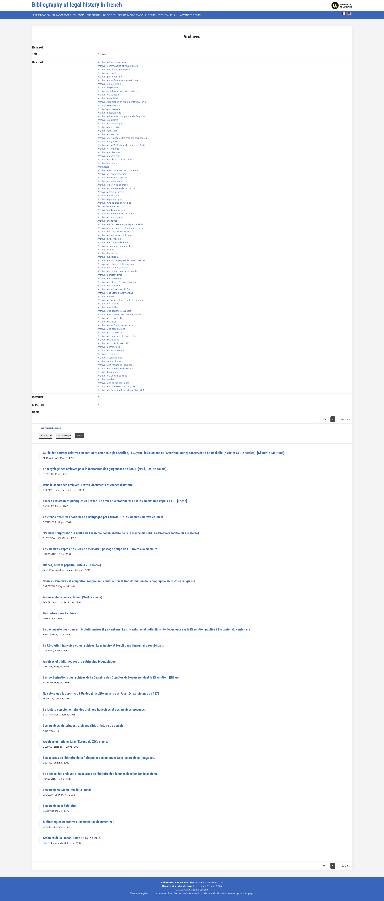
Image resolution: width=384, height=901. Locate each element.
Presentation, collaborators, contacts (58, 15)
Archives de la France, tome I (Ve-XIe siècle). (73, 597)
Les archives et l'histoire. (60, 806)
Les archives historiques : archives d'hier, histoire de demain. (83, 725)
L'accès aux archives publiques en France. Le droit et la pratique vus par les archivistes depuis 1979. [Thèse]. (115, 501)
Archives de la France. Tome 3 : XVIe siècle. (72, 838)
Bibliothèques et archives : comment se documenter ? (78, 822)
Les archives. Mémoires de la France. (67, 790)
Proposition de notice (101, 15)
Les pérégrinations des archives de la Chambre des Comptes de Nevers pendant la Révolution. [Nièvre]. (111, 677)
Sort (79, 435)
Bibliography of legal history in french (77, 4)
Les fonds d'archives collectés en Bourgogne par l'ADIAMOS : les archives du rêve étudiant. (103, 517)
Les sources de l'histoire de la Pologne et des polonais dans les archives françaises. (99, 758)
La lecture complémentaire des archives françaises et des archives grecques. (94, 709)
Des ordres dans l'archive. (60, 613)
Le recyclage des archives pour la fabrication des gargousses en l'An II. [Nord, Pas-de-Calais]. (105, 469)
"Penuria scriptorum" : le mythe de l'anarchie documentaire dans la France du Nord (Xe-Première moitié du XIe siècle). (121, 533)
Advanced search (191, 15)
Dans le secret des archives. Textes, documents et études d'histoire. (88, 485)
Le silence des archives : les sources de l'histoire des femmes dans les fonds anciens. (100, 774)
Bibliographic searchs (132, 15)
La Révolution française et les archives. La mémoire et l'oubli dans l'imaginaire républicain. (103, 645)
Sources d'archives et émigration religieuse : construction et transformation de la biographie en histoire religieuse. (119, 581)
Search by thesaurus (161, 15)
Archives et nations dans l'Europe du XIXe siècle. (75, 742)
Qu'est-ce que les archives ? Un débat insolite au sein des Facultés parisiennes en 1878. (101, 693)
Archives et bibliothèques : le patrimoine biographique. (80, 661)
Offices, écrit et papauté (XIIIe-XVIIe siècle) (72, 565)
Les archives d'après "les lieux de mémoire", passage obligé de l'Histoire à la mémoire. (100, 549)
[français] (344, 13)
